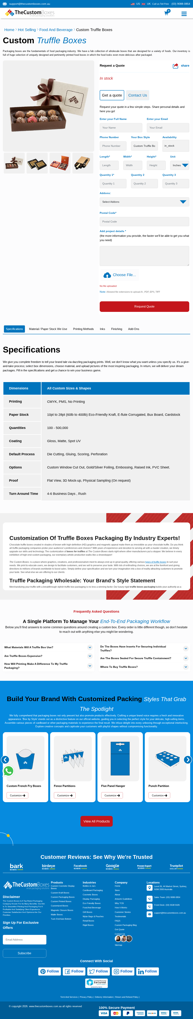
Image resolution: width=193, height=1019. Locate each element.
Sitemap (118, 945)
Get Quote (119, 929)
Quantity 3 (169, 174)
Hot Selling (27, 30)
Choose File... (124, 275)
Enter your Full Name (113, 118)
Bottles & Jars (89, 886)
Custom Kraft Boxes (60, 893)
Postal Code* (108, 212)
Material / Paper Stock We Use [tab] (48, 329)
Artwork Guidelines (123, 899)
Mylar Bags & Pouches (93, 916)
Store (117, 890)
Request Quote (144, 306)
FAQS (117, 921)
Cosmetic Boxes (90, 894)
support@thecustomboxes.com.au (29, 3)
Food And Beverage (56, 30)
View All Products (96, 821)
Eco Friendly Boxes (92, 903)
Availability (169, 137)
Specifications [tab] (14, 329)
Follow (52, 971)
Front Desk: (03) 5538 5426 (167, 905)
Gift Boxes (87, 912)
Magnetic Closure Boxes (62, 910)
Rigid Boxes (88, 925)
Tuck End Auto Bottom (61, 919)
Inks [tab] (102, 329)
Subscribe (24, 953)
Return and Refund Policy (127, 997)
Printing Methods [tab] (83, 329)
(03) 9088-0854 (181, 3)
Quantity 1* (107, 174)
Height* (151, 156)
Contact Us (120, 934)
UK (148, 3)
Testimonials (120, 916)
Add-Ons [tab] (133, 329)
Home (9, 30)
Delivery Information (104, 997)
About (117, 894)
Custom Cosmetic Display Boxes (63, 887)
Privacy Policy (86, 997)
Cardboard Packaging (93, 890)
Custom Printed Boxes (61, 901)
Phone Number (109, 137)
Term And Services (69, 997)
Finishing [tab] (116, 329)
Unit (172, 156)
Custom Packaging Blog (126, 925)
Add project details (113, 231)
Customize (16, 795)
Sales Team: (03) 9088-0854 (167, 897)
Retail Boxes (88, 921)
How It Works (121, 907)
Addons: (105, 193)
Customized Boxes (59, 906)
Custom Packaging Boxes (63, 897)
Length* (105, 156)
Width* (127, 156)
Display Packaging (91, 899)
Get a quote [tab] (112, 95)
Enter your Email (157, 118)
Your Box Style (140, 137)
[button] (5, 759)
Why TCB (119, 903)
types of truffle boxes (155, 562)
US (138, 3)
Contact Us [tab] (137, 95)
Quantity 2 (137, 174)
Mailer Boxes (57, 914)
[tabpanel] (144, 208)
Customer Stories (123, 912)
